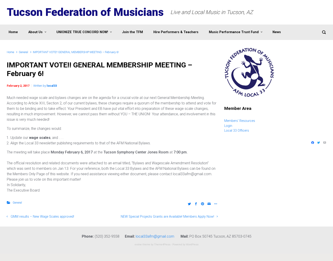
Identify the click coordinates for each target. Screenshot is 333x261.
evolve (138, 244)
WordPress (192, 244)
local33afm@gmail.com (155, 236)
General (23, 52)
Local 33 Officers (236, 131)
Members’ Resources (239, 121)
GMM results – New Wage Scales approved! (42, 217)
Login (228, 126)
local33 (52, 85)
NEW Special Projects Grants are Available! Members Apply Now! (167, 217)
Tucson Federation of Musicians (85, 12)
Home (10, 52)
